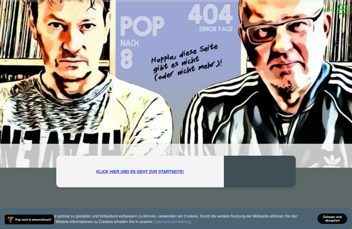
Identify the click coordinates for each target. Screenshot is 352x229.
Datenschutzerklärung (172, 221)
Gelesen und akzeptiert (332, 218)
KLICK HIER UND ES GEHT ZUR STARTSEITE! (140, 171)
